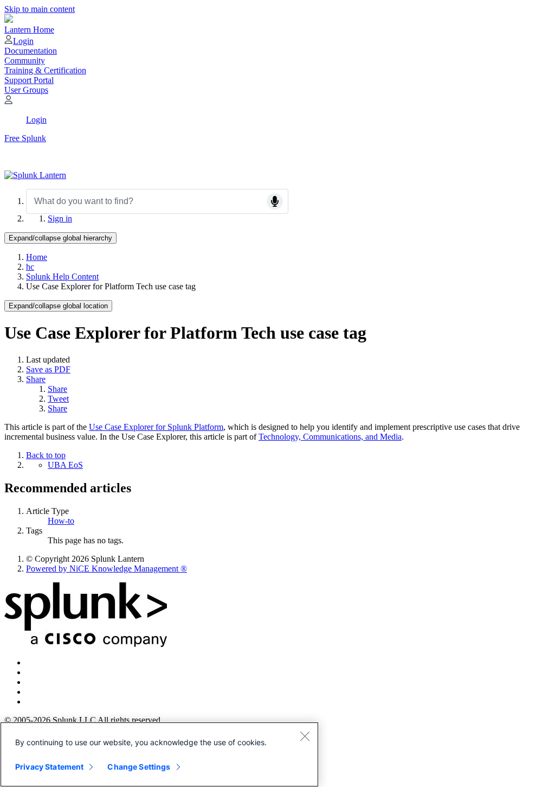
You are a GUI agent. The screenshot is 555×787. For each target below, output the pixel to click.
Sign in (60, 218)
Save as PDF (48, 369)
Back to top (46, 455)
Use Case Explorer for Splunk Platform (156, 426)
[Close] (304, 736)
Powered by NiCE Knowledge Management (106, 568)
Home (36, 257)
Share (36, 379)
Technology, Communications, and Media (330, 436)
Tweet (58, 398)
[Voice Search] (275, 201)
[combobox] (157, 201)
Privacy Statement (49, 766)
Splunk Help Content (62, 276)
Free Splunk (25, 138)
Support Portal (29, 80)
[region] (159, 754)
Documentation (30, 50)
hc (30, 266)
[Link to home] (35, 175)
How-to (61, 520)
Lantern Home (29, 29)
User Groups (26, 89)
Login (23, 41)
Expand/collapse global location (58, 306)
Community (24, 60)
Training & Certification (45, 70)
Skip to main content (39, 9)
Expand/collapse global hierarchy (60, 238)
